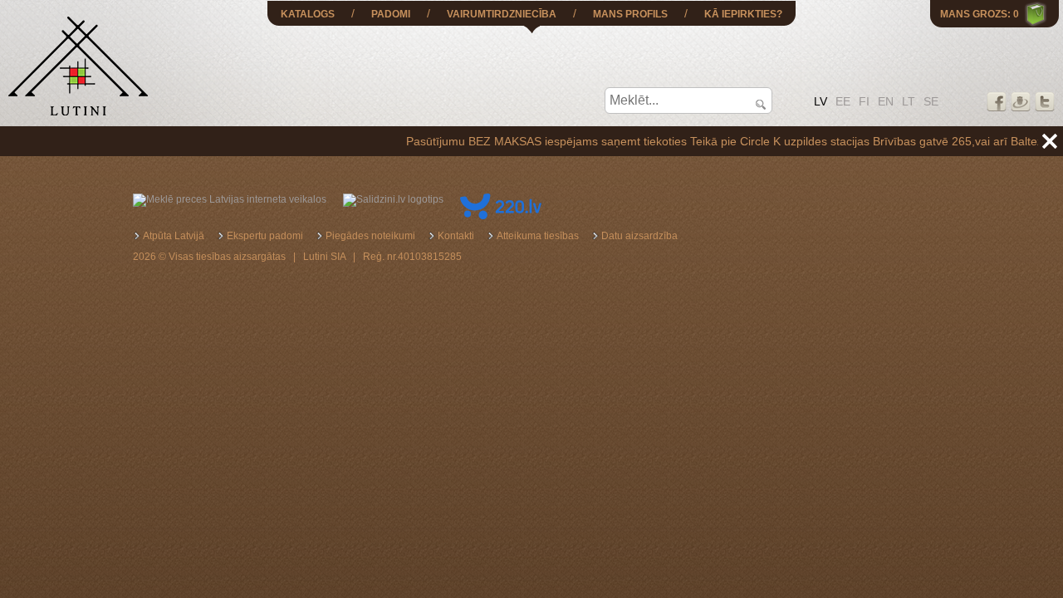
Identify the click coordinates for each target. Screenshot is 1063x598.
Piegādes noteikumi (370, 236)
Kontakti (456, 236)
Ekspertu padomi (265, 236)
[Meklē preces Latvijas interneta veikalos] (229, 199)
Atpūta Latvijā (173, 236)
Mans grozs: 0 (979, 14)
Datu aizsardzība (639, 236)
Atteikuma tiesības (538, 236)
